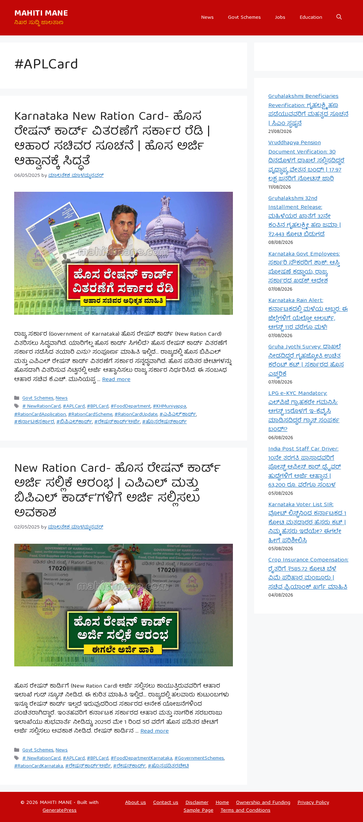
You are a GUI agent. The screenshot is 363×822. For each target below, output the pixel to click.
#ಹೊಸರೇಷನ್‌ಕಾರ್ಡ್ (164, 422)
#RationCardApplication (40, 414)
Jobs (280, 17)
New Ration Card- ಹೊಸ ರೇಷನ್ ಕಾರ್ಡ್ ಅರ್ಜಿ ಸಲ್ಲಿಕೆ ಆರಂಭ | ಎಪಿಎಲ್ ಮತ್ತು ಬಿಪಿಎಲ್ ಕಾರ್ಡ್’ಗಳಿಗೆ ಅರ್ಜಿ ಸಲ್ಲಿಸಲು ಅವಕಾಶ (117, 491)
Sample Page (198, 810)
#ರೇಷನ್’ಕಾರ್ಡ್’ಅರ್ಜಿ (117, 422)
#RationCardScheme (90, 414)
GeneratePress (60, 810)
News (207, 17)
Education (311, 17)
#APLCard (74, 407)
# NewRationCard (41, 407)
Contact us (165, 802)
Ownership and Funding (263, 802)
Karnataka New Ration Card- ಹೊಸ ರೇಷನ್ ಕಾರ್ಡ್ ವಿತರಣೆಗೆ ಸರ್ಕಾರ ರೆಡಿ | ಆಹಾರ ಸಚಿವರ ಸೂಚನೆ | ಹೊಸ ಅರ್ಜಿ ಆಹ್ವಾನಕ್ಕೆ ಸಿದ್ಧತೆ (112, 139)
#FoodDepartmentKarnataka (141, 758)
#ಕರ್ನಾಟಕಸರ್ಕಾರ (34, 422)
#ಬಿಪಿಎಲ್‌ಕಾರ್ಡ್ (74, 422)
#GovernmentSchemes (199, 758)
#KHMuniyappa (169, 407)
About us (135, 802)
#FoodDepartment (131, 407)
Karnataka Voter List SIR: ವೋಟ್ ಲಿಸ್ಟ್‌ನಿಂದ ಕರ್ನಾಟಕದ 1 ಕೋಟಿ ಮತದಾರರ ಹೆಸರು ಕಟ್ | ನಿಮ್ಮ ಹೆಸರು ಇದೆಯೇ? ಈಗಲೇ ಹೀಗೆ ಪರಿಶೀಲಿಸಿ (307, 523)
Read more (116, 380)
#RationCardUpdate (136, 414)
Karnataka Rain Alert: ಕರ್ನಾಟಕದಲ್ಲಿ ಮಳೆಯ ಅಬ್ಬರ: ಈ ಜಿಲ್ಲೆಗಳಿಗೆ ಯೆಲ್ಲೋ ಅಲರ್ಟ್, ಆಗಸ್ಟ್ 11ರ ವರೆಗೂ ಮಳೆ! (308, 314)
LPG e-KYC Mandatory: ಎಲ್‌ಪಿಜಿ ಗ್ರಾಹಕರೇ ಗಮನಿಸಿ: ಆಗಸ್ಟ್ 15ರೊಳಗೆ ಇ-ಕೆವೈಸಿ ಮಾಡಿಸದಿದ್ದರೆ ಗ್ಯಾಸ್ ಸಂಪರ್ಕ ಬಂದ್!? (304, 411)
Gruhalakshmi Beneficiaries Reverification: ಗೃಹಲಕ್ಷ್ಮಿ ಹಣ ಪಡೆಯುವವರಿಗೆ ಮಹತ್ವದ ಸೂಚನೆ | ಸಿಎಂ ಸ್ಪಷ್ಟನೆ (308, 110)
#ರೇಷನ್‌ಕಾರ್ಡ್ (129, 766)
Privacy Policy (313, 802)
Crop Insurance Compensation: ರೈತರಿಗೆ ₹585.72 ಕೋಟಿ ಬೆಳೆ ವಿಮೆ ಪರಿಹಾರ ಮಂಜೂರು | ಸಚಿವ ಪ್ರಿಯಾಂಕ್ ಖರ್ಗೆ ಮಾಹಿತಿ (308, 574)
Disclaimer (196, 802)
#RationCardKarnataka (38, 766)
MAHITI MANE (41, 14)
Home (222, 802)
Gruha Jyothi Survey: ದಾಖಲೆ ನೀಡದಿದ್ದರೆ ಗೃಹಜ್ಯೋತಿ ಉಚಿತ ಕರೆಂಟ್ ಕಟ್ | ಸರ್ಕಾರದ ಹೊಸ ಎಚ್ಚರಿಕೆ (306, 361)
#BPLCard (97, 407)
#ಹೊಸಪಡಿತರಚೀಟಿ (168, 766)
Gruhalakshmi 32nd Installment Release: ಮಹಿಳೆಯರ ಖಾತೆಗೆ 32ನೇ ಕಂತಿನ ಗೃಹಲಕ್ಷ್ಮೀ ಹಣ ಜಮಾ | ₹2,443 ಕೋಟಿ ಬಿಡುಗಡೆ (304, 217)
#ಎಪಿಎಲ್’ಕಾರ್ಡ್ (178, 414)
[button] (339, 17)
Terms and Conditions (245, 810)
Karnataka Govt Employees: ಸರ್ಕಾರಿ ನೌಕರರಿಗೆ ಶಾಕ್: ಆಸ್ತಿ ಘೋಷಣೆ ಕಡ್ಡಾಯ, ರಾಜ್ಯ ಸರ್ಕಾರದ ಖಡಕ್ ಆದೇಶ (304, 268)
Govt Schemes (244, 17)
